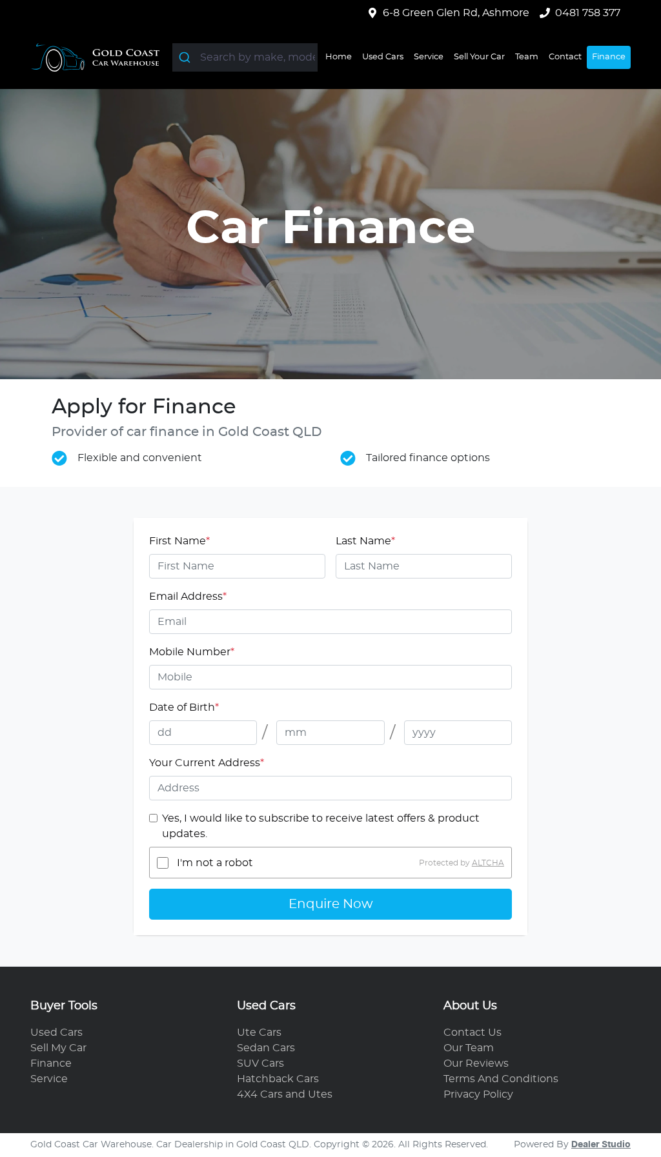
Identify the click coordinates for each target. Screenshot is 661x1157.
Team (526, 57)
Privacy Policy (478, 1094)
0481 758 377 (587, 13)
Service (428, 57)
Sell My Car (58, 1048)
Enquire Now (331, 904)
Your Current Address (206, 763)
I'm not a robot (215, 863)
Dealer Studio (601, 1144)
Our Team (468, 1048)
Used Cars (382, 57)
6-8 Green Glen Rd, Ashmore (456, 13)
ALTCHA (488, 863)
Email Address (188, 596)
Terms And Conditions (500, 1079)
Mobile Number (191, 652)
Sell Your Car (479, 57)
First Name (179, 541)
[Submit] (186, 57)
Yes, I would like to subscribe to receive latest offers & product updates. (321, 826)
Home (338, 57)
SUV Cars (260, 1063)
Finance (608, 57)
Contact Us (472, 1032)
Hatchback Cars (278, 1079)
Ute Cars (259, 1032)
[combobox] (245, 57)
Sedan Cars (266, 1048)
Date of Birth (184, 707)
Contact (565, 57)
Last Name (365, 541)
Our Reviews (476, 1063)
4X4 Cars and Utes (284, 1094)
